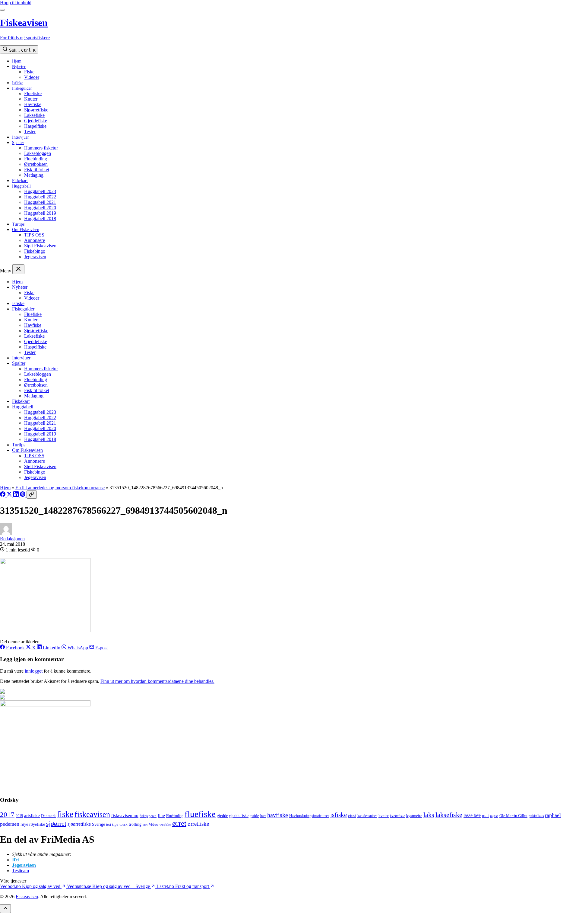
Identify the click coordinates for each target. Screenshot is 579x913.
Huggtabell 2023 (40, 191)
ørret (179, 823)
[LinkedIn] (16, 495)
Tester (30, 131)
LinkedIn (52, 647)
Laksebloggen (37, 153)
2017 (7, 814)
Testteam (20, 870)
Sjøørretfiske (36, 109)
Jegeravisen (35, 256)
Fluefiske (33, 93)
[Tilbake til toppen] (5, 908)
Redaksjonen (12, 538)
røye (24, 824)
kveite (383, 815)
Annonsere (34, 240)
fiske (65, 814)
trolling (135, 824)
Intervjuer (20, 137)
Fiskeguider (22, 88)
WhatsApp (77, 647)
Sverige (98, 824)
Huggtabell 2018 (40, 218)
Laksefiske (34, 115)
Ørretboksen (36, 164)
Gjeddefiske (35, 120)
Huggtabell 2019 (40, 213)
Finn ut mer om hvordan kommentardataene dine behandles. (157, 681)
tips (115, 824)
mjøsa (494, 816)
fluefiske (200, 814)
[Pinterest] (23, 495)
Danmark (48, 816)
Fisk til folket (36, 169)
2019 (19, 816)
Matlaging (33, 175)
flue (161, 815)
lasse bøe (472, 815)
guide (254, 816)
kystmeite (414, 815)
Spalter (18, 142)
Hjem (16, 61)
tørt (145, 824)
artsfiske (32, 815)
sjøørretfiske (79, 824)
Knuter (30, 98)
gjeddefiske (238, 815)
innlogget (34, 670)
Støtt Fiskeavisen (40, 245)
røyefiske (37, 824)
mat (485, 815)
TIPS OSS (34, 234)
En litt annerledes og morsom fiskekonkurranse (60, 487)
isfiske (338, 815)
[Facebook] (3, 495)
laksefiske (448, 814)
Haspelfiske (35, 126)
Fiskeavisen (27, 896)
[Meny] (2, 10)
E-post (101, 647)
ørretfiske (198, 824)
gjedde (222, 815)
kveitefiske (397, 816)
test (108, 824)
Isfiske (17, 83)
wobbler (165, 824)
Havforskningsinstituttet (309, 815)
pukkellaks (536, 816)
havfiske (277, 815)
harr (263, 816)
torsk (123, 824)
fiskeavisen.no (124, 815)
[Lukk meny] (18, 269)
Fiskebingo (34, 251)
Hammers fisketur (41, 147)
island (352, 816)
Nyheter (19, 66)
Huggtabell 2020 (40, 207)
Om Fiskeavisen (25, 229)
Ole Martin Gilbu (513, 815)
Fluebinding (35, 158)
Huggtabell (21, 186)
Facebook (15, 647)
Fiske (29, 71)
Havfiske (32, 104)
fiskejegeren (148, 816)
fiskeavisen (92, 814)
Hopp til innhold (15, 2)
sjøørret (56, 823)
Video (153, 824)
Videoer (31, 77)
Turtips (18, 224)
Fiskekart (20, 180)
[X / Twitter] (10, 495)
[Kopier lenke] (32, 494)
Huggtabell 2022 (40, 196)
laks (428, 814)
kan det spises (367, 816)
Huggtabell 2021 (40, 202)
